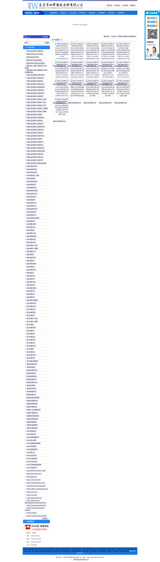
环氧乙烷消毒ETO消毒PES (35, 123)
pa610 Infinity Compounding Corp (37, 489)
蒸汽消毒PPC (31, 343)
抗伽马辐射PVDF (32, 209)
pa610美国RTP (31, 434)
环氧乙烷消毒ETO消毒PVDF (35, 148)
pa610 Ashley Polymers (34, 473)
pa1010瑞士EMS (32, 461)
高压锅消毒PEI (31, 373)
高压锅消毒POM (32, 376)
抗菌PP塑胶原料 (32, 422)
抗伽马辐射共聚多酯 (33, 218)
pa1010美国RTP (32, 467)
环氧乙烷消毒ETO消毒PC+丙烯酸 (37, 108)
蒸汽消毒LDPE (31, 306)
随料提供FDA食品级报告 (34, 60)
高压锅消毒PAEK (32, 364)
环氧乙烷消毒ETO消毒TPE (35, 154)
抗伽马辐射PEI (31, 184)
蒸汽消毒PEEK (31, 327)
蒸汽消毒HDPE (31, 303)
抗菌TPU (116, 551)
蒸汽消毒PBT (31, 315)
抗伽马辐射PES (31, 187)
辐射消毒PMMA (31, 263)
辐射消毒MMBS (31, 236)
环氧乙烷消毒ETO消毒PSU (35, 142)
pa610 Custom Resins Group (36, 483)
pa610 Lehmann (32, 495)
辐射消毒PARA (31, 242)
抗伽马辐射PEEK (32, 181)
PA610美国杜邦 (124, 551)
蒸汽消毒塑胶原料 (130, 549)
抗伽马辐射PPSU (32, 193)
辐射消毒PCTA (31, 251)
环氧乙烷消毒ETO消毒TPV (35, 160)
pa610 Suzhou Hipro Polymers (36, 505)
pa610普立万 (31, 452)
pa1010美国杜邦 (32, 458)
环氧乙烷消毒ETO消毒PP (35, 139)
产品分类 (73, 13)
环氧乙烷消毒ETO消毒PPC (35, 132)
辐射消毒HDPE (31, 224)
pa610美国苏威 (31, 446)
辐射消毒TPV (31, 297)
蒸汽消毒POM (31, 339)
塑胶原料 (53, 13)
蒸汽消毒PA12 (31, 309)
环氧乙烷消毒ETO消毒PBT (35, 96)
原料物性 (101, 13)
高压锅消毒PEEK (32, 370)
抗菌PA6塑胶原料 (32, 403)
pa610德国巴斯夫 (32, 449)
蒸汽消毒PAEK (31, 312)
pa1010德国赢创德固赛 (34, 464)
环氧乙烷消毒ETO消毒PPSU (36, 136)
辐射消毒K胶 (31, 230)
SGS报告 (111, 13)
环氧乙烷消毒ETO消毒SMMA (36, 151)
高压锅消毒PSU (32, 388)
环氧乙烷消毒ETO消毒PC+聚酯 (36, 111)
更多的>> (45, 518)
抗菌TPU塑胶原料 (32, 428)
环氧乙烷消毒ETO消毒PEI (35, 120)
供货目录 (82, 13)
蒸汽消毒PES (31, 336)
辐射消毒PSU (31, 276)
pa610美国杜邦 (31, 431)
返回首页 (109, 5)
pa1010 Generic (32, 513)
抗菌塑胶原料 (102, 551)
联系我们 (133, 5)
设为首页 (117, 5)
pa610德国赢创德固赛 (34, 443)
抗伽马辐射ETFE (32, 166)
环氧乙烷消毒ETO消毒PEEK (35, 117)
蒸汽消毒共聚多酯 (32, 361)
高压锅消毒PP (31, 385)
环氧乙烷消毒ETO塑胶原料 (46, 549)
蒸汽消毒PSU (31, 352)
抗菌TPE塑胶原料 (32, 425)
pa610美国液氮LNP (33, 437)
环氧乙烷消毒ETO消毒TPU (35, 157)
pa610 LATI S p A (32, 492)
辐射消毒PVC (31, 279)
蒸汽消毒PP (30, 349)
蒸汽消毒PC (30, 324)
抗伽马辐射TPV (31, 215)
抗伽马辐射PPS (31, 196)
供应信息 (92, 13)
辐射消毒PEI (30, 260)
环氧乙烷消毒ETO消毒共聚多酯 (36, 163)
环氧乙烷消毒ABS (87, 549)
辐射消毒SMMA (31, 288)
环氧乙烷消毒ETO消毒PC (35, 114)
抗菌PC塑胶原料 (32, 406)
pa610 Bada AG (32, 476)
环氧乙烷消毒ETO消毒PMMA (36, 126)
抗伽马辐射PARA (32, 172)
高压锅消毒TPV (31, 394)
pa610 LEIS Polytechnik (34, 498)
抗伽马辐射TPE (31, 212)
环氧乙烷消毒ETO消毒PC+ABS (36, 99)
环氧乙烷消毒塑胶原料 (30, 549)
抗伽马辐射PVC (32, 206)
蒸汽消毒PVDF (31, 355)
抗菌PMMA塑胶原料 (33, 416)
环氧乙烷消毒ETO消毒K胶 (35, 81)
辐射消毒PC (30, 254)
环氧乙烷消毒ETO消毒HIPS (35, 78)
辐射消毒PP (30, 273)
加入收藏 (125, 5)
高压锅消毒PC (31, 367)
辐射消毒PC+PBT (32, 245)
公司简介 (63, 13)
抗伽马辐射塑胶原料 (100, 549)
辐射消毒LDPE (31, 233)
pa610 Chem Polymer (34, 480)
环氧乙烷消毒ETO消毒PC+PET (36, 105)
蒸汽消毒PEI (30, 330)
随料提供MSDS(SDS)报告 (35, 54)
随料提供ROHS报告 (33, 57)
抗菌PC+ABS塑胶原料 (34, 409)
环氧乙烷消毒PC (76, 549)
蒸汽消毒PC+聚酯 (32, 321)
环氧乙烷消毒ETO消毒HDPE (36, 75)
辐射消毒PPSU (31, 269)
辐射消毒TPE (31, 291)
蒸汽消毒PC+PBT (32, 318)
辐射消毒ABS (31, 221)
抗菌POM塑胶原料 (32, 419)
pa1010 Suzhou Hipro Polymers (37, 516)
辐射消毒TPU (31, 294)
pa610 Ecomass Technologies (36, 486)
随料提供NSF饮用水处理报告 (36, 63)
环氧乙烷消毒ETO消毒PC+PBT (36, 102)
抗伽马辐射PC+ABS (33, 175)
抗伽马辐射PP (31, 199)
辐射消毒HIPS (31, 227)
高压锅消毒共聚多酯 (33, 397)
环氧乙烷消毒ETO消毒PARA (35, 93)
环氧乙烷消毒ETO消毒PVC (35, 145)
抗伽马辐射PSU (32, 202)
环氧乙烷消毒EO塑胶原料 (63, 549)
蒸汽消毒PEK (31, 333)
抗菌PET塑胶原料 (32, 413)
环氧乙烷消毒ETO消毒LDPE (35, 84)
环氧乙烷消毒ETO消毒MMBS (36, 87)
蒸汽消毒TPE (31, 358)
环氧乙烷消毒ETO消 (74, 103)
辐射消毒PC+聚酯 (32, 248)
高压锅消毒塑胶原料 (46, 551)
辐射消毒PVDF (31, 282)
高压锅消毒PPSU (32, 382)
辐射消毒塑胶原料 (76, 551)
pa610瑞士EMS (32, 440)
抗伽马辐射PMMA (32, 190)
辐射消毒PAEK (31, 239)
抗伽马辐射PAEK (32, 169)
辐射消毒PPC (31, 266)
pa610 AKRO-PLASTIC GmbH (36, 470)
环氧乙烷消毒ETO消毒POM (35, 129)
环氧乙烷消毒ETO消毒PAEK (35, 90)
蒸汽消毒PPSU (31, 346)
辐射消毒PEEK (31, 257)
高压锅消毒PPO (32, 379)
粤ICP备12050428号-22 (81, 559)
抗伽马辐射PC (31, 178)
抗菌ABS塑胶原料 (32, 400)
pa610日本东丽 (31, 455)
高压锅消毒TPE (31, 391)
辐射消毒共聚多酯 (32, 300)
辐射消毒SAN (31, 285)
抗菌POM (110, 551)
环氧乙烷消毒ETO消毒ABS (35, 51)
